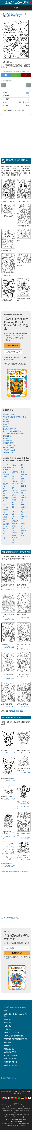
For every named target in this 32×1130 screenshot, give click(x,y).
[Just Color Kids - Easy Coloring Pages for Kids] (4, 1097)
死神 (13, 516)
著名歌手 (23, 490)
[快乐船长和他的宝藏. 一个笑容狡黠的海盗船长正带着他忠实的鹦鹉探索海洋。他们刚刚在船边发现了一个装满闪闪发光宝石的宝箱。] (8, 297)
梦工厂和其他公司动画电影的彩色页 (13, 433)
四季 (4, 521)
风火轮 (22, 523)
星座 (13, 507)
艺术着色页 (6, 426)
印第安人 (5, 510)
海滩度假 (14, 523)
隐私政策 (19, 1093)
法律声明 (28, 1091)
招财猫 (14, 497)
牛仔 (13, 530)
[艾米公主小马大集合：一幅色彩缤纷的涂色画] (24, 853)
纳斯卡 (22, 469)
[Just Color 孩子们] (15, 2)
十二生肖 (5, 507)
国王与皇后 (6, 524)
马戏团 (22, 528)
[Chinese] (26, 1097)
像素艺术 (5, 498)
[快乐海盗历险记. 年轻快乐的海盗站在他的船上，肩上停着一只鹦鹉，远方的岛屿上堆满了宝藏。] (24, 263)
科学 (13, 540)
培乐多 (5, 536)
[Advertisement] (16, 134)
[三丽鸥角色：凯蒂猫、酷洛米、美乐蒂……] (24, 766)
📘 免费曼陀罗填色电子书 (8, 1078)
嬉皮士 (14, 476)
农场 (4, 505)
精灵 (21, 467)
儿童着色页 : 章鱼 (24, 706)
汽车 (13, 519)
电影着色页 (6, 438)
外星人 (14, 465)
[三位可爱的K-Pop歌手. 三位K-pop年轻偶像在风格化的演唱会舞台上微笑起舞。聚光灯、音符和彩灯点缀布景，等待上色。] (24, 671)
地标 (4, 531)
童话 (13, 542)
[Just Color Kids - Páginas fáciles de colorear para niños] (12, 1097)
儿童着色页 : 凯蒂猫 (25, 838)
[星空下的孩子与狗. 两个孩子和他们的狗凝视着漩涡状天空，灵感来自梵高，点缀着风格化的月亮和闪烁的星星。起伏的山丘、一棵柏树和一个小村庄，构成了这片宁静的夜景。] (24, 582)
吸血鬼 (5, 517)
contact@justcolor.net (16, 1121)
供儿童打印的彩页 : (11, 918)
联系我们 (23, 1091)
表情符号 (23, 495)
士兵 (4, 538)
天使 (13, 467)
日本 (13, 504)
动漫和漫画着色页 (8, 443)
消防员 (14, 526)
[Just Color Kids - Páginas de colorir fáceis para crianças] (15, 1097)
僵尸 (4, 500)
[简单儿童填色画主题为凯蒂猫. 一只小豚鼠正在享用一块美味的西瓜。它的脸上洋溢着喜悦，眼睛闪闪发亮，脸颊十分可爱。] (24, 831)
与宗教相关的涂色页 (9, 452)
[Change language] (30, 2)
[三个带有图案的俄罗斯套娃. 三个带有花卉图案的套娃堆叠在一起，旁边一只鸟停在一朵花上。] (8, 671)
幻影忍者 (14, 481)
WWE (4, 472)
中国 (4, 481)
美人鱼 (22, 479)
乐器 (4, 486)
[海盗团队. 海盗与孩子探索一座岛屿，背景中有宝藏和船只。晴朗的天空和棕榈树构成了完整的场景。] (24, 238)
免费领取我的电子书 (16, 953)
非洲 (21, 519)
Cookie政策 (13, 1093)
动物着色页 (6, 422)
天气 (13, 469)
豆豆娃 (22, 505)
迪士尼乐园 (23, 516)
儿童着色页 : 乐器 (24, 649)
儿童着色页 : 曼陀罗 (9, 414)
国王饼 (5, 526)
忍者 (13, 488)
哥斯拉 (5, 519)
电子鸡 (14, 535)
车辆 (21, 512)
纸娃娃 (22, 472)
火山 (13, 528)
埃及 (4, 533)
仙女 (4, 495)
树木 (13, 511)
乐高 (4, 488)
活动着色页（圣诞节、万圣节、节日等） (15, 417)
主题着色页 (6, 419)
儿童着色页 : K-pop (25, 677)
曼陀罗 (6, 1011)
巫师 (13, 479)
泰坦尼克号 (15, 521)
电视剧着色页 (7, 436)
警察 (21, 500)
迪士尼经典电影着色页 (9, 429)
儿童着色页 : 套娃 (9, 678)
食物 (21, 526)
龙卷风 (22, 535)
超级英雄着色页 (7, 440)
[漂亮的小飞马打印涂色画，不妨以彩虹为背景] (24, 799)
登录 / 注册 (27, 2)
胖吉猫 (22, 481)
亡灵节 (5, 491)
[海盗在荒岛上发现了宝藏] (8, 198)
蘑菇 (21, 493)
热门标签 (17, 1091)
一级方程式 (6, 474)
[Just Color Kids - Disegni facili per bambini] (19, 1097)
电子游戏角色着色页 (9, 450)
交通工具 (5, 493)
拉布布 (14, 495)
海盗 (25, 14)
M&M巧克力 (6, 469)
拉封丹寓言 (15, 493)
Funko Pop (6, 465)
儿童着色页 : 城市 (9, 619)
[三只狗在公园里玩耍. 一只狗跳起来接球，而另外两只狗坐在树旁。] (8, 701)
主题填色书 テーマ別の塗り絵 (13, 14)
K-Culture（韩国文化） (10, 445)
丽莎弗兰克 (6, 484)
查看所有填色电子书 (13, 352)
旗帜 (13, 502)
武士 (13, 514)
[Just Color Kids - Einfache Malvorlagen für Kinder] (22, 1097)
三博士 (5, 479)
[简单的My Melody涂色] (8, 861)
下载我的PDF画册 (12, 345)
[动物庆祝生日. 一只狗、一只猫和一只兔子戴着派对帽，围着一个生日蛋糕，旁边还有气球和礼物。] (8, 642)
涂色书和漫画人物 (8, 448)
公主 (4, 503)
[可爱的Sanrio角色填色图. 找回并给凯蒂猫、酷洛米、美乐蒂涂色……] (24, 747)
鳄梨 (21, 533)
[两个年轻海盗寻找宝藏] (24, 223)
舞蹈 (21, 483)
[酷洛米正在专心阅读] (8, 794)
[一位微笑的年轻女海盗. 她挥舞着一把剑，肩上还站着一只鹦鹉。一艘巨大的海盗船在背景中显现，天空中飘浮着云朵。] (24, 198)
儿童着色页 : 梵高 (24, 587)
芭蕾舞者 (23, 486)
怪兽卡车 (14, 490)
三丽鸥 (5, 477)
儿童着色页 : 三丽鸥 (9, 753)
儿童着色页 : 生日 (9, 647)
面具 (21, 521)
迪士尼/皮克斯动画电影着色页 (12, 431)
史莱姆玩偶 (6, 514)
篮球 (21, 465)
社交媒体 (14, 537)
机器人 (14, 509)
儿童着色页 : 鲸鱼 (9, 589)
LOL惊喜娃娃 (7, 467)
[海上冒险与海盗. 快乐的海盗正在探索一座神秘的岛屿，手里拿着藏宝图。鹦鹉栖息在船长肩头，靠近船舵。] (8, 273)
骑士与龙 (23, 531)
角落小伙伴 (23, 498)
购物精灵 (23, 507)
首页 (2, 14)
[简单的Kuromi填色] (8, 747)
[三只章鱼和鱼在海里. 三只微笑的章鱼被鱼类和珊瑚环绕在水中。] (24, 701)
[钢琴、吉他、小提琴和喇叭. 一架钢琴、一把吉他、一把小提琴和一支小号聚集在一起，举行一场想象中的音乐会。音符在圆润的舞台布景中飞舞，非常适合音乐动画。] (24, 642)
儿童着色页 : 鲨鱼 (24, 617)
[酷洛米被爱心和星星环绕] (8, 775)
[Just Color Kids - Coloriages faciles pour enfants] (9, 1097)
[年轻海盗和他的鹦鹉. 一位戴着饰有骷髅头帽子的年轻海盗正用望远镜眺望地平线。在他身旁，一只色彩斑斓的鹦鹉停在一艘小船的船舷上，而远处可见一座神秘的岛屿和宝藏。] (8, 248)
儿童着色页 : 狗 (8, 706)
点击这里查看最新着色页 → (17, 711)
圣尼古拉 (5, 528)
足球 (21, 509)
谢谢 (21, 502)
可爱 (4, 512)
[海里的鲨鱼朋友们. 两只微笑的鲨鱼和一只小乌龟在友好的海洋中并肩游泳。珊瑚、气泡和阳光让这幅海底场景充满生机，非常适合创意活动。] (24, 612)
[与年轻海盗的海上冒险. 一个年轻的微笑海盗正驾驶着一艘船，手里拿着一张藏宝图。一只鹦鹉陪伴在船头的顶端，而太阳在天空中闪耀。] (8, 213)
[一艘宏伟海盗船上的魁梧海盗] (24, 296)
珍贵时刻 (14, 533)
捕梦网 (14, 500)
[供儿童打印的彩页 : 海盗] (2, 918)
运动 (21, 514)
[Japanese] (29, 1097)
